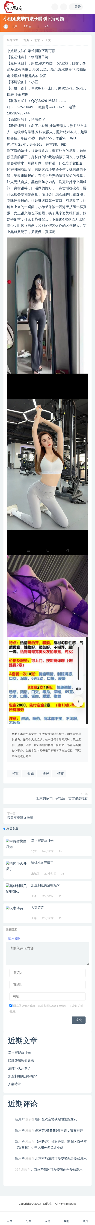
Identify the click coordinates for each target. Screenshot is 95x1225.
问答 (47, 1221)
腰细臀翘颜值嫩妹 (21, 1060)
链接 (60, 773)
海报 (45, 773)
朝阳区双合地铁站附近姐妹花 (56, 1119)
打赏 (15, 773)
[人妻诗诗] (17, 908)
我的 (66, 1221)
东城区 (35, 873)
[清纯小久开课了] (17, 866)
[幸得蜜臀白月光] (17, 844)
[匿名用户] (6, 26)
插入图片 (14, 938)
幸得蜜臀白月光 (42, 840)
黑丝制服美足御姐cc (45, 885)
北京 (14, 26)
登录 (77, 7)
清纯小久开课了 (42, 863)
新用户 (20, 1119)
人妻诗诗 (37, 907)
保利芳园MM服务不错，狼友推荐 (59, 1130)
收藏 (30, 773)
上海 (34, 896)
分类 (28, 1221)
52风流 (47, 1203)
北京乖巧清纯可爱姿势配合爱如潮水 (61, 1158)
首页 (26, 40)
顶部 (85, 1221)
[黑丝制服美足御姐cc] (17, 888)
